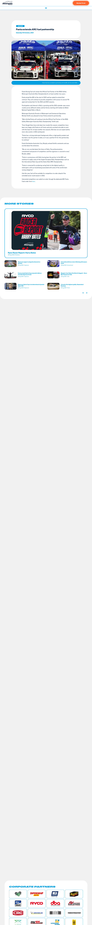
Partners (17, 254)
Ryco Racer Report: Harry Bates (22, 253)
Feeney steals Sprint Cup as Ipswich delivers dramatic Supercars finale (30, 273)
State (68, 287)
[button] (46, 7)
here (33, 181)
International (70, 265)
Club (68, 276)
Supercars (26, 265)
